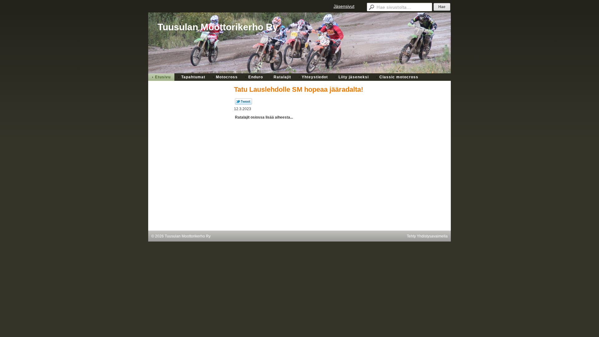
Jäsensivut (344, 6)
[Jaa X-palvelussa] (243, 103)
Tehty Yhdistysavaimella (427, 236)
